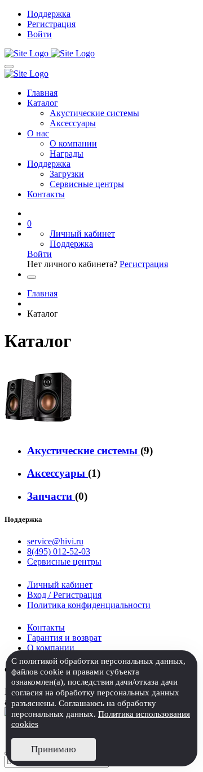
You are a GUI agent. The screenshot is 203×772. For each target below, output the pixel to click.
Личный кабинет (82, 233)
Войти (39, 34)
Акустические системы (94, 113)
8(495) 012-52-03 (58, 551)
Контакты (46, 194)
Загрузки (67, 174)
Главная (42, 92)
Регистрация (51, 24)
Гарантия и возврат (64, 637)
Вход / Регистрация (64, 595)
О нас (38, 133)
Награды (66, 153)
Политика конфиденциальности (89, 605)
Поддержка (48, 14)
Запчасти (51, 496)
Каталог (42, 103)
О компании (73, 143)
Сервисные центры (87, 184)
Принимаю (53, 749)
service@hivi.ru (55, 541)
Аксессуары (73, 123)
